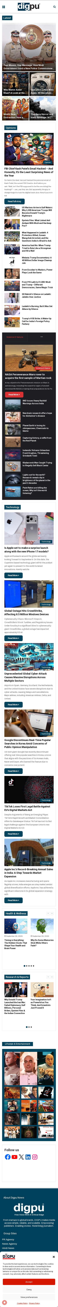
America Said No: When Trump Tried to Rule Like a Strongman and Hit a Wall (36, 248)
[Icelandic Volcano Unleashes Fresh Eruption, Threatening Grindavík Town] (13, 454)
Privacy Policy (34, 1303)
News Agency (9, 1244)
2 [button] (26, 965)
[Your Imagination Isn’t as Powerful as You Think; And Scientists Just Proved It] (42, 989)
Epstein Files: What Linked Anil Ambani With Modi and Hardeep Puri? (36, 223)
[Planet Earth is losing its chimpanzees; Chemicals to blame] (13, 429)
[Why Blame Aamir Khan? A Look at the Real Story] (15, 84)
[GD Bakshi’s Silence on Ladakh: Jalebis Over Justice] (12, 298)
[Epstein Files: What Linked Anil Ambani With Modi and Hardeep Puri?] (12, 224)
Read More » (14, 395)
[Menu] (3, 8)
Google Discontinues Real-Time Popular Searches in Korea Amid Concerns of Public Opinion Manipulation (27, 743)
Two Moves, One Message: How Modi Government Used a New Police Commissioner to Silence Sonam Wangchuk (28, 68)
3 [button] (29, 965)
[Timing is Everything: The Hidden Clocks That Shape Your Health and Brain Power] (15, 926)
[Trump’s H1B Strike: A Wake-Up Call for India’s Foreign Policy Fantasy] (12, 322)
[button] (53, 1256)
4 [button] (31, 965)
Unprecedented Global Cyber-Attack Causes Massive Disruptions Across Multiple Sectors (25, 677)
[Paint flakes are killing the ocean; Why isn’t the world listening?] (13, 492)
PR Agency (8, 1239)
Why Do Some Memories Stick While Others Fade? (42, 943)
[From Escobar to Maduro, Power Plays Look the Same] (12, 274)
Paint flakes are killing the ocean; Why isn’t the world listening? (35, 490)
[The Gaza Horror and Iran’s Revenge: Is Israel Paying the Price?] (42, 108)
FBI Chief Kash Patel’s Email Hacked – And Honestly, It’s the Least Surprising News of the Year (28, 172)
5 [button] (33, 965)
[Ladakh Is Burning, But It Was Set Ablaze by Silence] (12, 310)
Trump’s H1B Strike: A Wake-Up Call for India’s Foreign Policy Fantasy (36, 321)
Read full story (14, 201)
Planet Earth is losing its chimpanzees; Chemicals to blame (36, 428)
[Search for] (54, 8)
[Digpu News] (29, 7)
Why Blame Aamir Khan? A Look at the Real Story (14, 92)
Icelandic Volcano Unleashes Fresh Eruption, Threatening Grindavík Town (36, 453)
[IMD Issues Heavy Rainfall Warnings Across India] (13, 404)
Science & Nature (14, 337)
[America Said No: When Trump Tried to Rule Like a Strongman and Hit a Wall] (12, 249)
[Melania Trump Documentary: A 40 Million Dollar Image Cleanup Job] (12, 261)
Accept (29, 1282)
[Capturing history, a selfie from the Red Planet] (13, 442)
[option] (29, 71)
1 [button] (24, 966)
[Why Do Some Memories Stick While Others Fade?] (42, 926)
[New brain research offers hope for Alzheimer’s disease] (13, 417)
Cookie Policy (22, 1303)
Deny (29, 1289)
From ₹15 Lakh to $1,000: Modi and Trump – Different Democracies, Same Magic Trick (37, 285)
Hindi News (8, 1248)
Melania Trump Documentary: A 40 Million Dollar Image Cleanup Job (37, 260)
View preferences (29, 1297)
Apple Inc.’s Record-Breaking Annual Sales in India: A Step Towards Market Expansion (28, 873)
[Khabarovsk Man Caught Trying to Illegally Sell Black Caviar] (13, 466)
